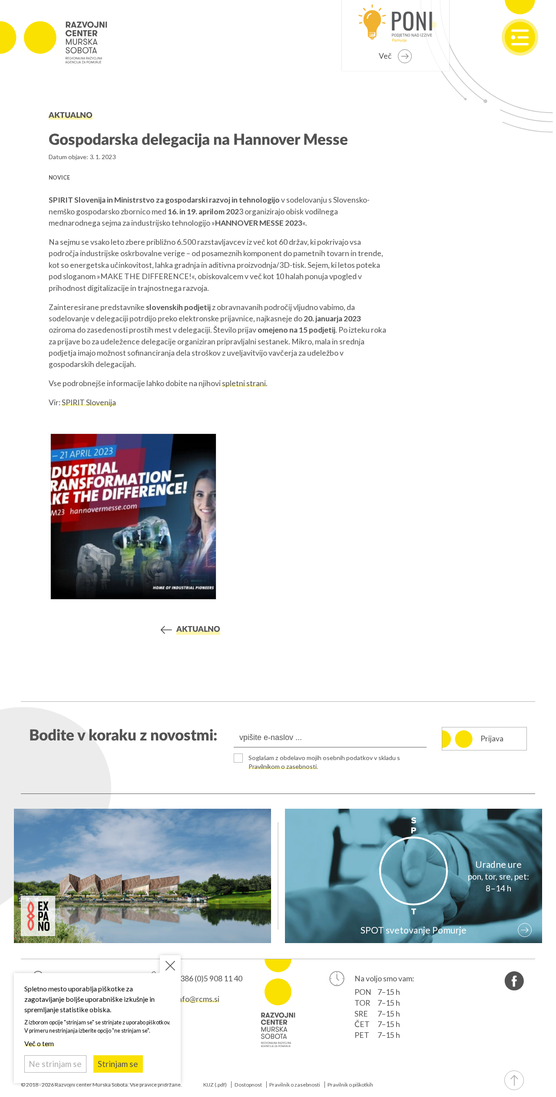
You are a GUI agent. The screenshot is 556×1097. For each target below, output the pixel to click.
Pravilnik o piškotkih (350, 1084)
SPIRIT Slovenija (89, 402)
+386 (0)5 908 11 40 (209, 978)
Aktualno (71, 115)
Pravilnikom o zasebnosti (282, 766)
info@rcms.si (197, 999)
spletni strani (244, 383)
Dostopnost (248, 1084)
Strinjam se (118, 1064)
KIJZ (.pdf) (215, 1084)
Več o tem (39, 1043)
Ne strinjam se (55, 1064)
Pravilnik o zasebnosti (294, 1084)
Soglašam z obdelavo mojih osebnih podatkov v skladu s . (324, 762)
